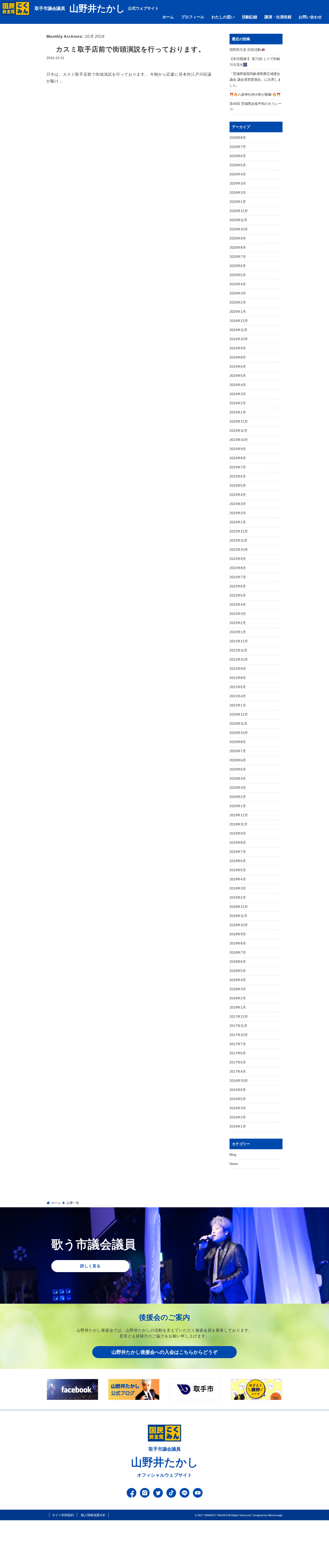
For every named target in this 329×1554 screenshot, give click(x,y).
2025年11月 (238, 220)
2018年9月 (238, 934)
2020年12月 (239, 714)
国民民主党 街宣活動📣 (247, 50)
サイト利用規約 (63, 1515)
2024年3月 (238, 394)
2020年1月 (238, 806)
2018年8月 (238, 943)
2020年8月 (238, 742)
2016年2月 (238, 1117)
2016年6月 (238, 1090)
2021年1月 (238, 705)
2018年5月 (238, 971)
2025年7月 (238, 257)
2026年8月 (238, 137)
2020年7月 (238, 751)
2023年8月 (238, 458)
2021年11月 (238, 650)
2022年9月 (238, 559)
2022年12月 (239, 531)
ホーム (168, 17)
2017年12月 (239, 1016)
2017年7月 (238, 1044)
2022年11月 (238, 540)
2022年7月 (238, 577)
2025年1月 (238, 311)
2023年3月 (238, 504)
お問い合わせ (310, 17)
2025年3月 (238, 293)
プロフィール (192, 17)
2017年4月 (238, 1071)
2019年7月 (238, 852)
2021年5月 (238, 687)
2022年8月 (238, 568)
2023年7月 (238, 467)
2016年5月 (238, 1099)
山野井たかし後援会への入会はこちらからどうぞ (164, 1352)
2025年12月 (239, 211)
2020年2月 (238, 797)
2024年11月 (238, 330)
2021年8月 (238, 678)
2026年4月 (238, 174)
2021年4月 (238, 696)
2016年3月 (238, 1108)
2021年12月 (239, 641)
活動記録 (249, 17)
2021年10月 (239, 659)
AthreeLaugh (275, 1515)
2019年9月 (238, 833)
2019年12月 (239, 815)
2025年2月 (238, 302)
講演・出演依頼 (277, 17)
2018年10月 (239, 925)
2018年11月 (238, 916)
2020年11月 (238, 723)
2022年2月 (238, 623)
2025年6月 (238, 266)
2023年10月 (239, 440)
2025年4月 (238, 284)
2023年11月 (238, 430)
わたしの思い (223, 17)
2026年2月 (238, 192)
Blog (233, 1154)
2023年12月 (239, 421)
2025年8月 (238, 247)
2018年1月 (238, 1007)
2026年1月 (238, 202)
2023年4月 (238, 495)
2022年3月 (238, 614)
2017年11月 (238, 1026)
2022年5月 (238, 595)
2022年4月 (238, 604)
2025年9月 (238, 238)
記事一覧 (73, 1203)
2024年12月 (239, 321)
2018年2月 (238, 998)
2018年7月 (238, 952)
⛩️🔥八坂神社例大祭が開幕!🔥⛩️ (255, 94)
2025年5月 (238, 275)
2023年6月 (238, 476)
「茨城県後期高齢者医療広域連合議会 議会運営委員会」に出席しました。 (255, 79)
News (234, 1164)
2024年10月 (239, 339)
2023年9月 (238, 449)
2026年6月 (238, 156)
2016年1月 (238, 1126)
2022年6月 (238, 586)
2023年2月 (238, 513)
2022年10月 (239, 549)
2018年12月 (239, 907)
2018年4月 (238, 980)
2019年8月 (238, 842)
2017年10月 (239, 1035)
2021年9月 (238, 669)
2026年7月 (238, 147)
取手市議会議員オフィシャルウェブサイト (164, 1462)
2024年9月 (238, 348)
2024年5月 (238, 376)
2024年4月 (238, 385)
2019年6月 (238, 861)
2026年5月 (238, 165)
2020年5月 (238, 769)
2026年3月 (238, 183)
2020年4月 (238, 778)
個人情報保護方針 (93, 1515)
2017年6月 (238, 1053)
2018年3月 (238, 989)
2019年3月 (238, 888)
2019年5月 (238, 870)
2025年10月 (239, 229)
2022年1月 (238, 632)
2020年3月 (238, 788)
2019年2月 (238, 897)
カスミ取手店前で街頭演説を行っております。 (130, 49)
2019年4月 (238, 879)
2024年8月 (238, 357)
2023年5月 (238, 485)
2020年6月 (238, 760)
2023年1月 (238, 522)
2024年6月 (238, 366)
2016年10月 (239, 1080)
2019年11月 (238, 824)
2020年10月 (239, 733)
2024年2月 (238, 403)
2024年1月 (238, 412)
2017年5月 (238, 1062)
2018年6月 (238, 961)
